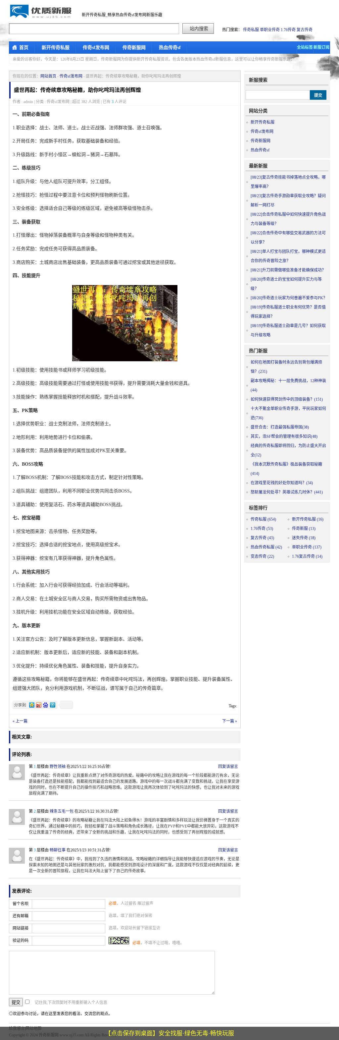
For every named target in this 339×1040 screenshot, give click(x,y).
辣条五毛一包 (61, 811)
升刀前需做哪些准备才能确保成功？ (288, 270)
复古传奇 (305, 30)
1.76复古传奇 (307, 556)
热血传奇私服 (266, 547)
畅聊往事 (58, 850)
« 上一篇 (20, 721)
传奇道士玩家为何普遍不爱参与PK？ (289, 298)
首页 (23, 47)
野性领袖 (58, 766)
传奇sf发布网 (96, 47)
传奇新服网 (134, 47)
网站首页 (48, 76)
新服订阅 (321, 47)
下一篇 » (229, 721)
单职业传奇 (270, 30)
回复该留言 (228, 766)
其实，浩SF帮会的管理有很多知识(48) (284, 436)
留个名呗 (20, 903)
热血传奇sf (170, 47)
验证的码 (20, 940)
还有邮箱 (20, 916)
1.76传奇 (288, 30)
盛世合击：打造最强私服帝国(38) (280, 427)
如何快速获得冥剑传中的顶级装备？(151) (287, 399)
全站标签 (305, 47)
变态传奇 (262, 556)
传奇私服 (251, 30)
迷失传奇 (303, 538)
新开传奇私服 (56, 47)
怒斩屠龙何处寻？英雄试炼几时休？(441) (287, 492)
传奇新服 (303, 528)
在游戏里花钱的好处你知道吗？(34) (282, 483)
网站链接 (20, 928)
